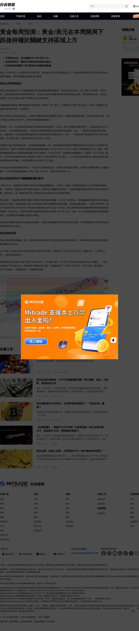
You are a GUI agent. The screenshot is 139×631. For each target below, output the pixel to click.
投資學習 (115, 16)
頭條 (55, 16)
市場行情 (20, 16)
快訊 (39, 16)
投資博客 (95, 16)
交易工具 (74, 16)
